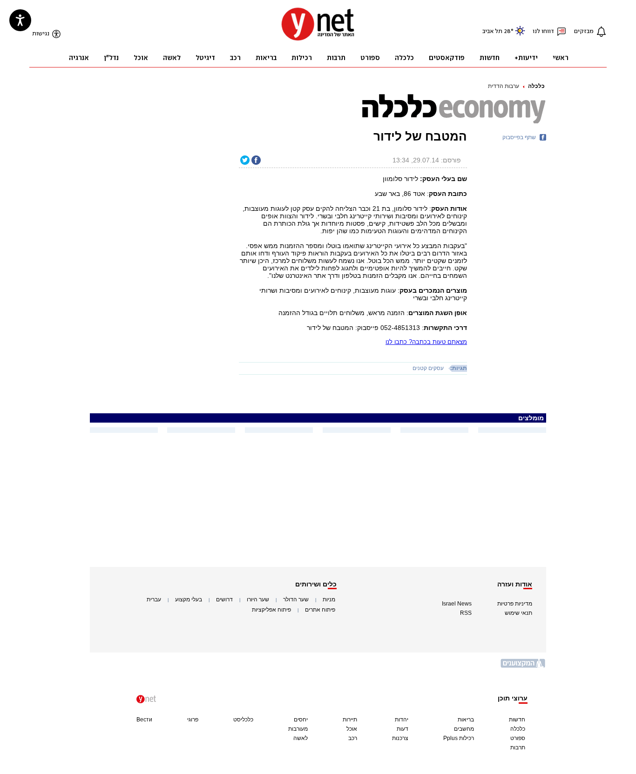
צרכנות (400, 738)
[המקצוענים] (523, 667)
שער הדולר (296, 599)
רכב (352, 738)
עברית (154, 599)
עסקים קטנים (428, 368)
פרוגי (192, 719)
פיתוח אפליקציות (271, 609)
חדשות (517, 719)
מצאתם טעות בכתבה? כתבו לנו (426, 341)
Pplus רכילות (458, 738)
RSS (466, 613)
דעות (402, 729)
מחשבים (464, 729)
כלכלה (536, 86)
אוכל (351, 729)
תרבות (517, 747)
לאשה (300, 738)
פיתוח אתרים (320, 609)
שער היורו (258, 599)
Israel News (457, 603)
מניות (329, 599)
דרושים (224, 599)
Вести (144, 719)
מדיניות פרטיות (514, 603)
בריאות (466, 719)
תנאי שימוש (518, 613)
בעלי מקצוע (188, 599)
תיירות (350, 719)
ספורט (517, 738)
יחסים (301, 719)
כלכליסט (243, 719)
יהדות (401, 719)
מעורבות (298, 729)
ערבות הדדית (503, 86)
